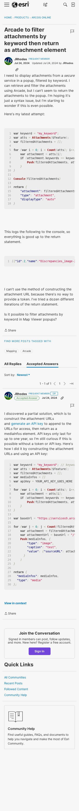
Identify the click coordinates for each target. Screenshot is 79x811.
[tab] (13, 363)
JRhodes (20, 59)
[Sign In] (73, 4)
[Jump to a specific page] (71, 383)
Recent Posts (13, 683)
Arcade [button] (27, 350)
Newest (22, 375)
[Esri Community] (20, 4)
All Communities (15, 677)
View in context (15, 603)
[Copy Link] (16, 69)
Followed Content (16, 689)
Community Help (15, 695)
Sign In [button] (39, 651)
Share (10, 330)
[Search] (65, 4)
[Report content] (72, 31)
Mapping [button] (11, 350)
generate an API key (27, 423)
